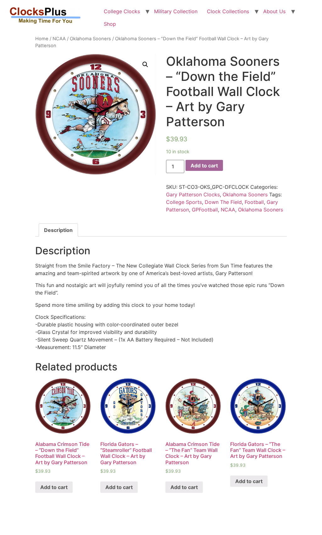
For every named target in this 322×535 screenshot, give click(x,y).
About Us (274, 11)
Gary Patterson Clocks (193, 194)
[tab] (58, 230)
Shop (110, 24)
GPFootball (205, 209)
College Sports (184, 202)
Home (41, 39)
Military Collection (175, 11)
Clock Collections (228, 11)
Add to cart (204, 165)
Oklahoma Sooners (90, 39)
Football (254, 202)
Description (58, 230)
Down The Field (223, 202)
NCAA (59, 39)
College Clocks (122, 11)
